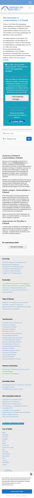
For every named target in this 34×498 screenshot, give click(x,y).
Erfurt (4, 441)
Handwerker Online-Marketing (11, 269)
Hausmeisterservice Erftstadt (11, 359)
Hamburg (5, 435)
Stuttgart (5, 439)
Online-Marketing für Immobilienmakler (14, 262)
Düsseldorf (5, 456)
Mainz (4, 443)
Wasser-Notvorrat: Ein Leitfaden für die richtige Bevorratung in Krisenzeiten (16, 308)
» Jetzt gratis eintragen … (17, 247)
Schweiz (21, 424)
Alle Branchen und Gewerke (11, 402)
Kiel (3, 449)
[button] (31, 474)
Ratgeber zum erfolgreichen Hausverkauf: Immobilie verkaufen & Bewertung (15, 303)
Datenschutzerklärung (21, 495)
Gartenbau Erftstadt (8, 331)
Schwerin (5, 452)
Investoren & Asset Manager (11, 271)
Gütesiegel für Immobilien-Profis (12, 399)
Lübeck (4, 464)
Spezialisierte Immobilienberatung (12, 267)
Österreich (6, 424)
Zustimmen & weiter (17, 491)
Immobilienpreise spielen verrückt (12, 389)
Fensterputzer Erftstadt (9, 327)
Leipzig (4, 460)
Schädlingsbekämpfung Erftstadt (12, 338)
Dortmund (5, 445)
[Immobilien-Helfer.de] (12, 8)
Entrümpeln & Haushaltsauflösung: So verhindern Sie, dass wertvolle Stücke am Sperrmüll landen (15, 290)
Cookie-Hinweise (10, 495)
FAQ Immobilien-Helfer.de (10, 414)
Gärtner (30, 209)
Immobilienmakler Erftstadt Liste (12, 323)
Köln (3, 458)
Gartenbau (5, 161)
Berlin (4, 432)
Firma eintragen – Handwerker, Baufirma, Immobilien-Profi (15, 407)
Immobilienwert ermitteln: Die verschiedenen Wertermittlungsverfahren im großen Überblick (16, 284)
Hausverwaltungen (22, 33)
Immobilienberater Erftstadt (10, 344)
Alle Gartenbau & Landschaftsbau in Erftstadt (15, 19)
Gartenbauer (22, 24)
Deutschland (13, 424)
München (5, 437)
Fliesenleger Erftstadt (8, 355)
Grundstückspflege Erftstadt (11, 350)
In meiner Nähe (17, 121)
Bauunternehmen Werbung (10, 264)
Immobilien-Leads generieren (11, 410)
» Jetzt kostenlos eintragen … (17, 97)
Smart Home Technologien (10, 374)
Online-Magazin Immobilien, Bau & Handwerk (16, 412)
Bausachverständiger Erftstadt (11, 342)
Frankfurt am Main (8, 447)
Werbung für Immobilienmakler (11, 404)
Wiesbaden (5, 462)
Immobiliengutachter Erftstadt (11, 340)
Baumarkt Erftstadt (8, 357)
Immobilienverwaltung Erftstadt (11, 333)
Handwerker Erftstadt (8, 325)
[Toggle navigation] (30, 2)
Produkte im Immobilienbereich (11, 273)
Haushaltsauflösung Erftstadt (11, 346)
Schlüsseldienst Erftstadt (10, 335)
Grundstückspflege (16, 200)
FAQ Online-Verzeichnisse (10, 416)
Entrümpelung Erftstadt (9, 352)
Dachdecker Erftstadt (8, 329)
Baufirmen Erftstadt (8, 348)
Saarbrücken (6, 454)
